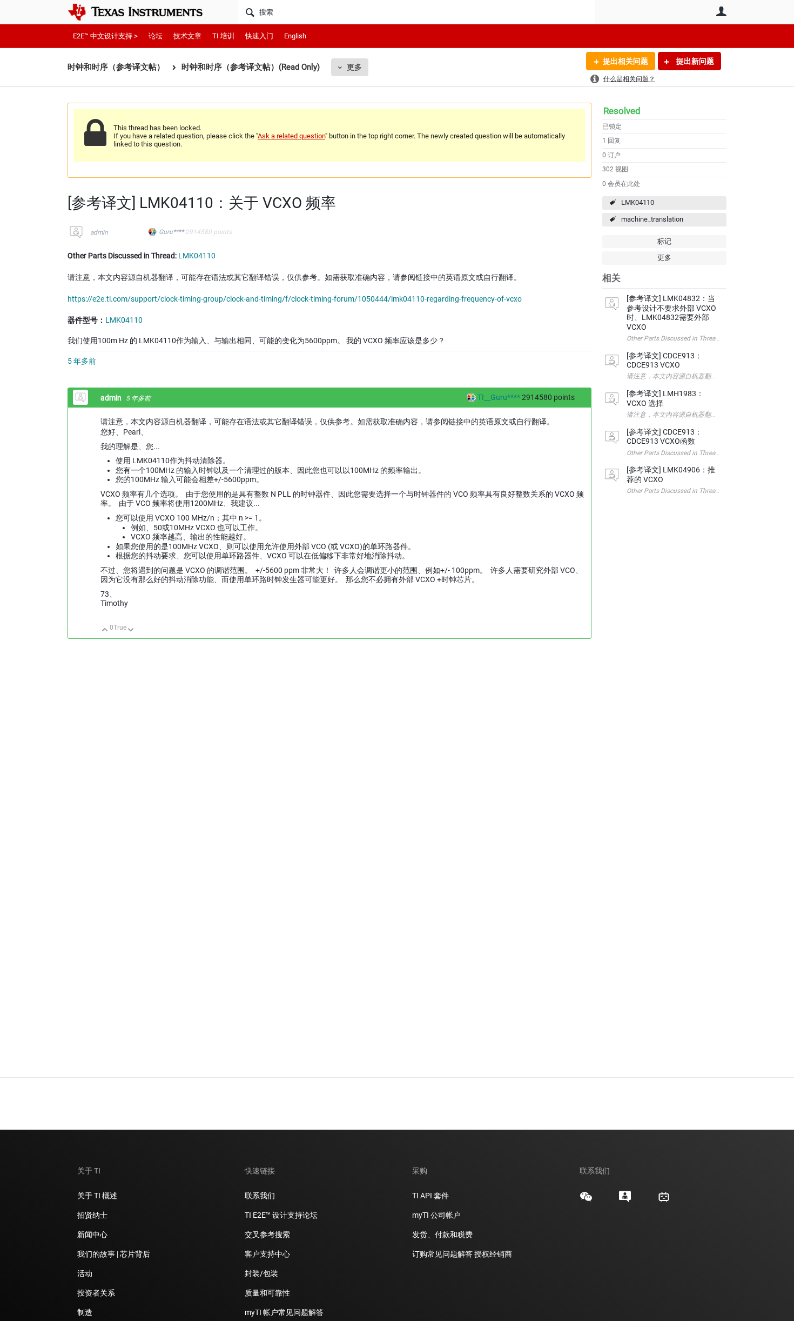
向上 (105, 630)
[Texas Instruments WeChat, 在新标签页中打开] (586, 1200)
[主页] (143, 12)
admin (99, 232)
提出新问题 (694, 61)
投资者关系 (96, 1293)
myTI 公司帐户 (436, 1215)
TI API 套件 (430, 1195)
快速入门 (259, 36)
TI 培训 (223, 36)
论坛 (156, 36)
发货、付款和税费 (442, 1234)
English (295, 36)
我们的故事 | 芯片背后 (113, 1254)
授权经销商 (493, 1254)
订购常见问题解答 (442, 1254)
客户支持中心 (267, 1254)
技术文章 (187, 36)
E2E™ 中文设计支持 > (105, 36)
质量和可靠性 (268, 1293)
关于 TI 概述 (97, 1195)
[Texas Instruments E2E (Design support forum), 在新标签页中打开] (624, 1200)
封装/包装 (261, 1273)
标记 (664, 241)
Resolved (622, 110)
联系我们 (260, 1195)
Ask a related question (291, 136)
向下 (131, 630)
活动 (84, 1273)
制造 (84, 1312)
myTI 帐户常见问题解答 (284, 1312)
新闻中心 (92, 1234)
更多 (354, 67)
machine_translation (652, 219)
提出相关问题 (625, 61)
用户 (721, 11)
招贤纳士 (92, 1215)
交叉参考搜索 (267, 1234)
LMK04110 (637, 202)
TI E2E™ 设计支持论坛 (281, 1215)
